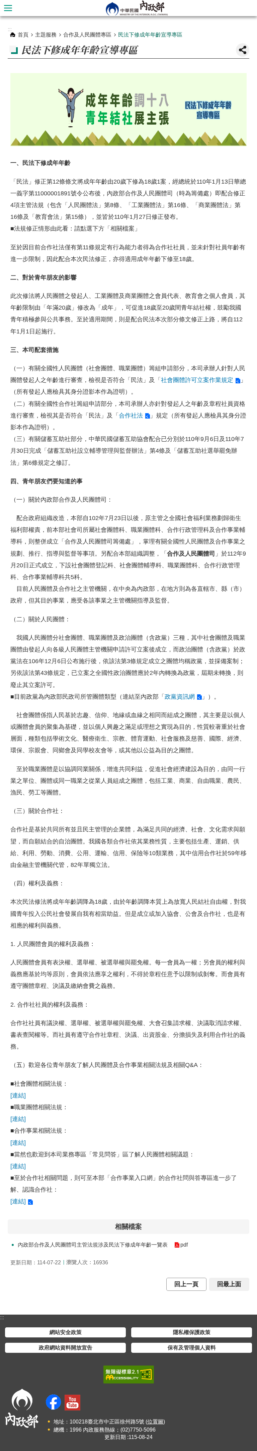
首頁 (23, 35)
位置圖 (155, 1422)
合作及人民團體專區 (87, 35)
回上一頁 (186, 1284)
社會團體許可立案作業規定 (197, 380)
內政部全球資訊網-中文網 (136, 8)
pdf (184, 1245)
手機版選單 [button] (8, 8)
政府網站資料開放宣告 (65, 1347)
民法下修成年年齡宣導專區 (150, 35)
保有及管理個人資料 (192, 1347)
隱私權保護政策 (191, 1332)
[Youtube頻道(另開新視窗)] (72, 1402)
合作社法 (131, 415)
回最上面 (229, 1284)
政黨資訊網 (180, 696)
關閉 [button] (242, 50)
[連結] (18, 1095)
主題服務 (46, 35)
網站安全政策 (66, 1332)
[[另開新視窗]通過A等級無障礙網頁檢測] (128, 1375)
